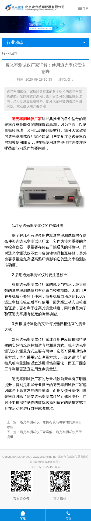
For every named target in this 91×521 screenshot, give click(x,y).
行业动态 (15, 42)
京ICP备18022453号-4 (45, 467)
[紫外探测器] (38, 7)
